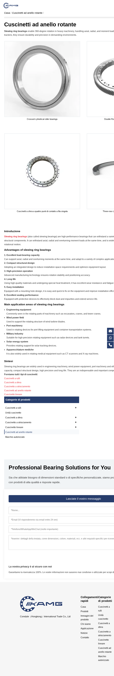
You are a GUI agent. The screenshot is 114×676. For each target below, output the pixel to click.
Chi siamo (86, 624)
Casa (83, 607)
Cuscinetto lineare (41, 427)
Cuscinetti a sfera (41, 417)
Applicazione (87, 628)
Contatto (85, 637)
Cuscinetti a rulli (41, 407)
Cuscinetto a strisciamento (41, 422)
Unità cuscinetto (13, 413)
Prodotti (84, 611)
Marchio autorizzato (15, 437)
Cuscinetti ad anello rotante (18, 432)
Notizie (84, 633)
